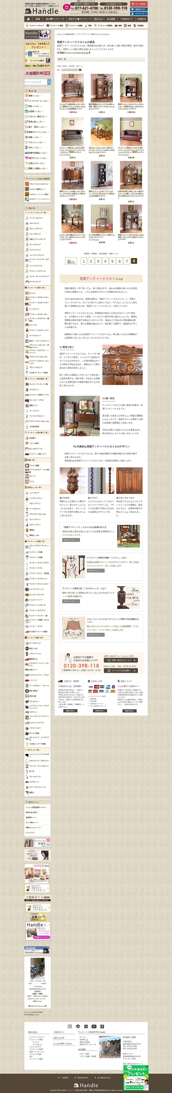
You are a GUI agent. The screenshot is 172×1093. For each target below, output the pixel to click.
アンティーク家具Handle (65, 34)
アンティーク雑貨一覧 (36, 541)
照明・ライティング (37, 1052)
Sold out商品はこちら (31, 1014)
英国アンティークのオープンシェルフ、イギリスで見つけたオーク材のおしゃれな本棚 (101, 193)
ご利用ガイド (127, 19)
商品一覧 (32, 208)
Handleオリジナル (39, 199)
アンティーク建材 (36, 1059)
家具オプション (34, 802)
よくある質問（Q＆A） (63, 1043)
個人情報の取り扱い (104, 1078)
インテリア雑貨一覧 (35, 638)
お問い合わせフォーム (135, 1064)
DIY (31, 1057)
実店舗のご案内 (129, 1037)
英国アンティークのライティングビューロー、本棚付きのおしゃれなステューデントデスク (131, 106)
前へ (58, 70)
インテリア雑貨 (35, 1054)
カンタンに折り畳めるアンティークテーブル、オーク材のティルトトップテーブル (72, 237)
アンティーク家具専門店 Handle (91, 1032)
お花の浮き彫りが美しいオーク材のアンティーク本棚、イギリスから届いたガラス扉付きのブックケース (131, 193)
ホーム (28, 19)
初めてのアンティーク (88, 1044)
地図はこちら (37, 1001)
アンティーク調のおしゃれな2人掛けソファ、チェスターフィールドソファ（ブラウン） (72, 150)
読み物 (98, 19)
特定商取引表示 (83, 1078)
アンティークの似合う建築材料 (39, 179)
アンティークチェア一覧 (37, 212)
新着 (38, 19)
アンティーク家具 (56, 26)
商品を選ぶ (33, 1032)
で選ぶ (37, 117)
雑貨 (120, 26)
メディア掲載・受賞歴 (88, 1056)
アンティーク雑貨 (75, 26)
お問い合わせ (142, 19)
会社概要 (111, 19)
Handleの (37, 189)
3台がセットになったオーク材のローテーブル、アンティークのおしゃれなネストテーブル (101, 150)
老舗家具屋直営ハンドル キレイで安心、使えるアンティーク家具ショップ (42, 9)
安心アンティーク (55, 19)
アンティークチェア (36, 26)
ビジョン (83, 1037)
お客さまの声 (58, 1038)
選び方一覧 (32, 91)
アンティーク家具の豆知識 (33, 1012)
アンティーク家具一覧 (36, 288)
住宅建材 (140, 26)
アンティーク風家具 (105, 26)
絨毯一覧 (31, 460)
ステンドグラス (35, 1047)
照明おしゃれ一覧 (34, 487)
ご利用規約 (64, 1078)
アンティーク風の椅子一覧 (37, 433)
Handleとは (84, 1040)
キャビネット (38, 1044)
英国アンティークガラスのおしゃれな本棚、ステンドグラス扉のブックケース (131, 237)
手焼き (38, 184)
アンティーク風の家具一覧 (37, 379)
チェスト (36, 1042)
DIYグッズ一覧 (33, 750)
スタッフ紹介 (85, 1054)
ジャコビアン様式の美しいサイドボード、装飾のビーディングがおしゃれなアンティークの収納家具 (72, 106)
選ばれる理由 (85, 1042)
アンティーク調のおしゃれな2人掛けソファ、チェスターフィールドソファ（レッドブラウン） (131, 150)
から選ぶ (34, 96)
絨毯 (129, 26)
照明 (90, 26)
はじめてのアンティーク (80, 19)
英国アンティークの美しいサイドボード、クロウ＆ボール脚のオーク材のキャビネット (72, 193)
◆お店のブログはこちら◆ (37, 1006)
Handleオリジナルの (38, 194)
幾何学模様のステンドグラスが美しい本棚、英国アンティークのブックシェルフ (101, 106)
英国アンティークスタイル (100, 34)
